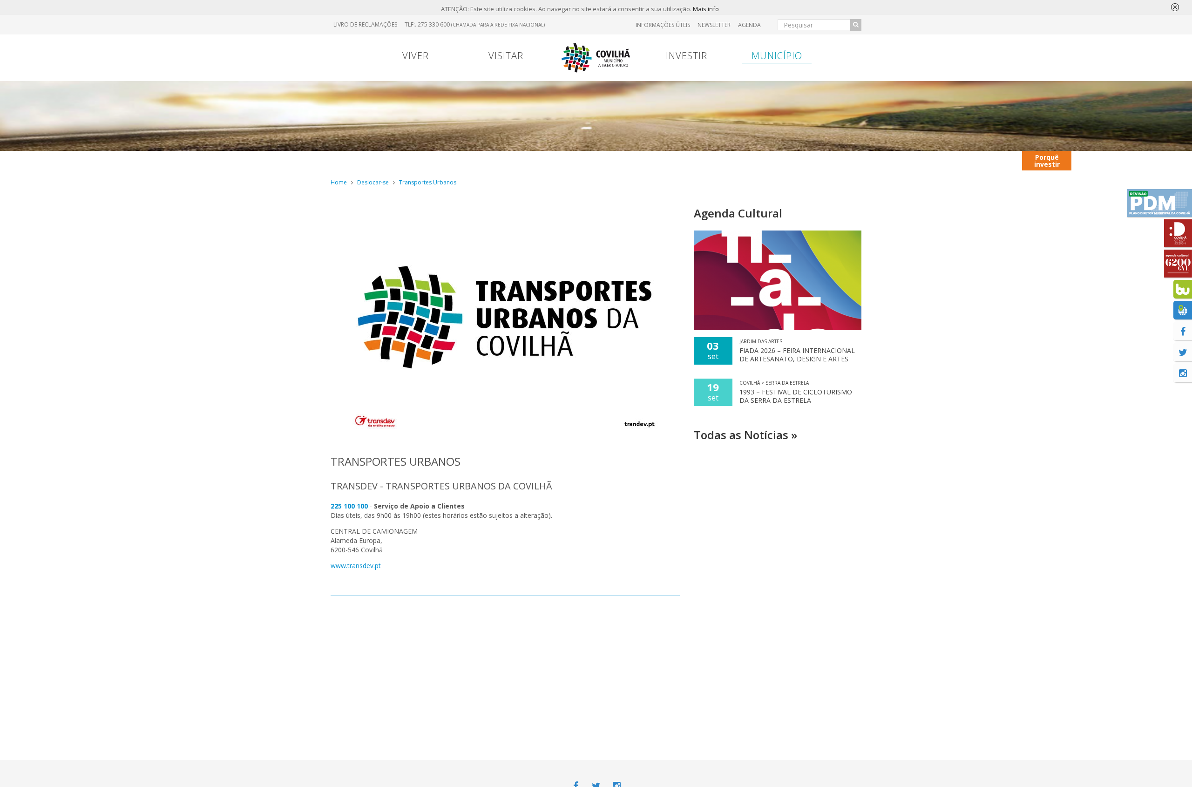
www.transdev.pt (356, 565)
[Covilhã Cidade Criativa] (1178, 233)
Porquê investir (1047, 161)
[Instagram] (1182, 373)
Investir (686, 55)
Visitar (505, 55)
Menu (480, 160)
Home (339, 182)
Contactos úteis (1100, 160)
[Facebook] (1182, 331)
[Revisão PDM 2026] (1159, 203)
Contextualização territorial (941, 160)
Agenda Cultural (738, 213)
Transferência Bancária (716, 160)
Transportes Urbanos (427, 182)
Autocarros (1159, 160)
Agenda (749, 25)
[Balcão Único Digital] (1182, 289)
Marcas (656, 160)
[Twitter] (1182, 352)
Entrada (776, 160)
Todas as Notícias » (745, 434)
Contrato (527, 160)
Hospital (826, 160)
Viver (415, 55)
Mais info (706, 9)
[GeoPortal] (1182, 310)
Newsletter (714, 25)
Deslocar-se (373, 182)
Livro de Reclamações (365, 24)
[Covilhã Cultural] (1178, 264)
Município (777, 55)
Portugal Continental (388, 160)
